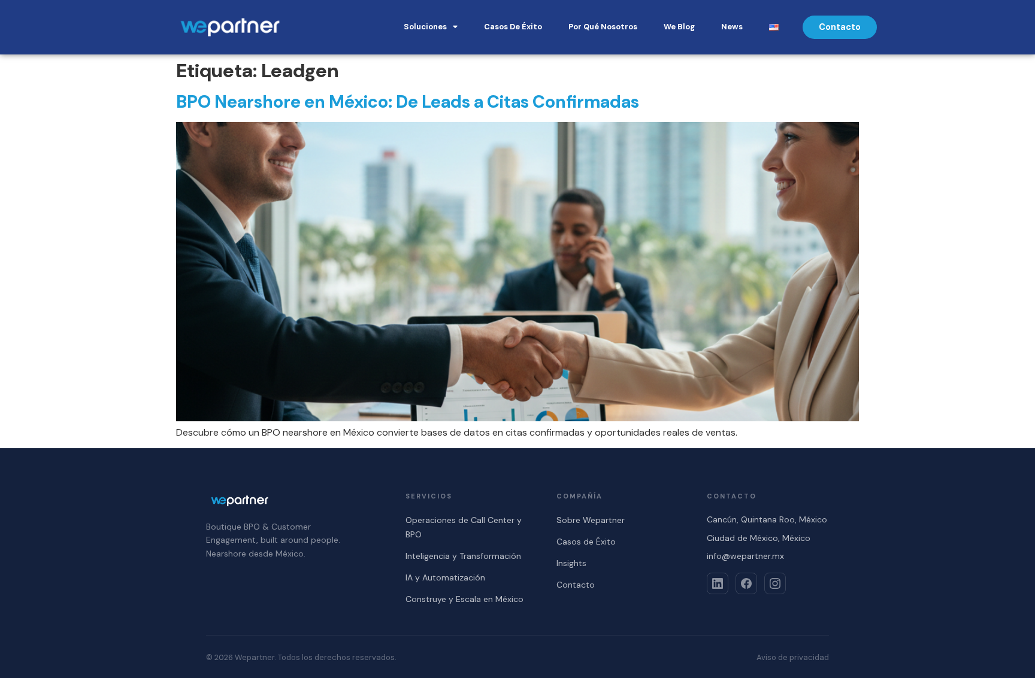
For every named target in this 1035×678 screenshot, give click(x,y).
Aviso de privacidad (792, 657)
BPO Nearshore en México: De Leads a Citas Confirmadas (407, 101)
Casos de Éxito (513, 27)
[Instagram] (775, 583)
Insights (571, 563)
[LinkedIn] (717, 583)
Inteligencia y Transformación (463, 556)
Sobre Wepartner (590, 520)
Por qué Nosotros (602, 27)
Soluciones (425, 27)
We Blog (679, 27)
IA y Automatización (445, 577)
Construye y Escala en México (464, 599)
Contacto (575, 584)
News (732, 27)
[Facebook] (746, 583)
